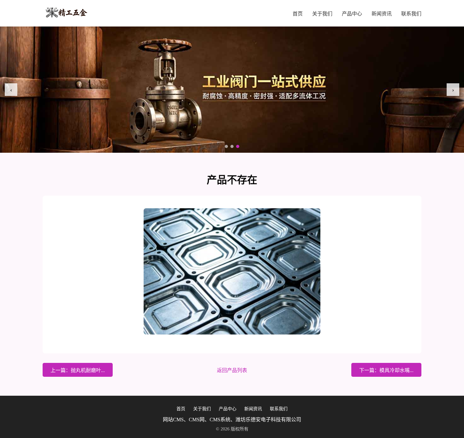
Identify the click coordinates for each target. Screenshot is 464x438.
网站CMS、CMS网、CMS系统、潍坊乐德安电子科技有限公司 (232, 419)
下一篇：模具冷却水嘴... (386, 370)
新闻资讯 (382, 13)
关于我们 (322, 13)
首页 (298, 13)
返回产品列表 (232, 370)
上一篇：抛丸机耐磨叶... (78, 370)
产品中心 (352, 13)
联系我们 (411, 13)
